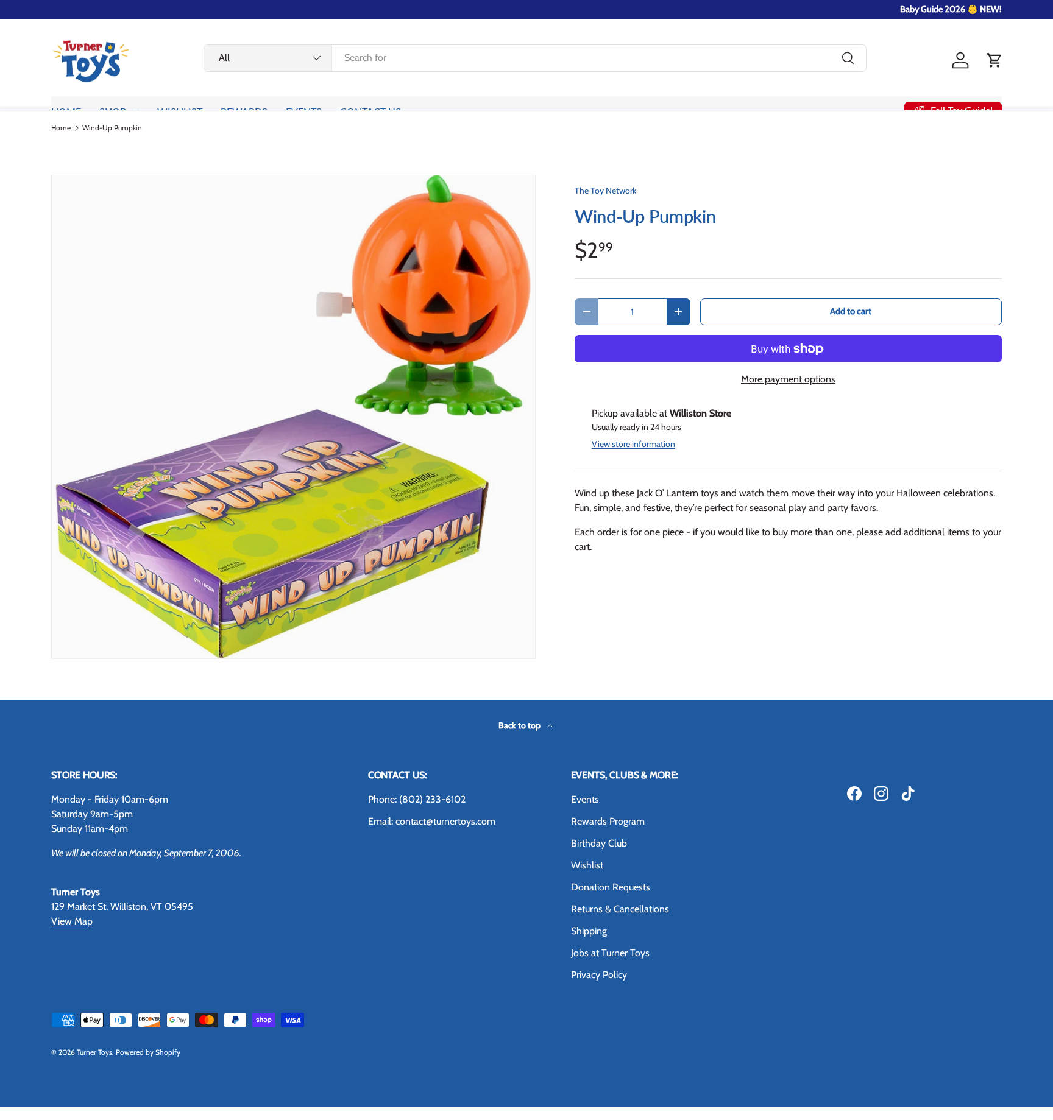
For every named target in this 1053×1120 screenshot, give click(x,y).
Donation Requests (610, 887)
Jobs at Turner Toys (610, 953)
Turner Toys (94, 1052)
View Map (72, 921)
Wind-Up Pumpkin (112, 128)
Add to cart (850, 311)
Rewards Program (608, 821)
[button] (994, 60)
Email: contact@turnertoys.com (431, 821)
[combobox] (535, 57)
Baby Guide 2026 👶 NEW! (951, 9)
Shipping (589, 931)
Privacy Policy (599, 975)
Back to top (520, 725)
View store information (633, 443)
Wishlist (587, 865)
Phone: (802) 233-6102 (417, 799)
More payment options (788, 379)
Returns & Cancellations (620, 909)
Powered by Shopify (148, 1052)
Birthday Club (599, 843)
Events (585, 799)
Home (61, 128)
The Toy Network (605, 190)
